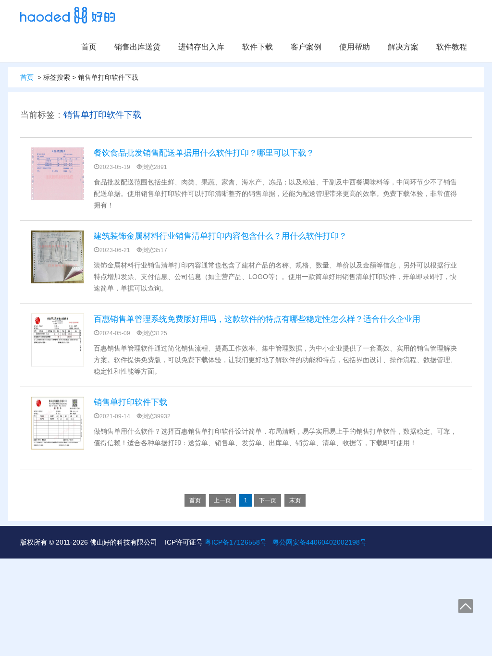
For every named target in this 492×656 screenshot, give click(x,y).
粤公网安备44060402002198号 (319, 542)
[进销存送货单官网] (67, 15)
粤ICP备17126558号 (236, 542)
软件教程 (451, 47)
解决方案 (403, 47)
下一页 (267, 500)
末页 (295, 500)
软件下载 (257, 47)
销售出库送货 (137, 47)
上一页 (222, 500)
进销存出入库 (201, 47)
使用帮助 (354, 47)
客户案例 (306, 47)
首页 (89, 47)
